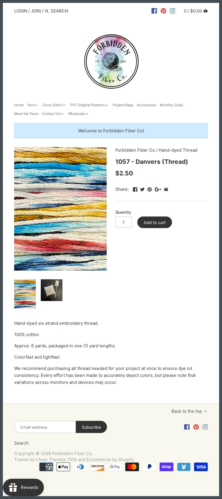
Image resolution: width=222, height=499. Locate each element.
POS (72, 459)
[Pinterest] (163, 10)
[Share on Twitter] (142, 188)
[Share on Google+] (158, 188)
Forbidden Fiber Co (135, 150)
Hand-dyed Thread (178, 150)
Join (36, 11)
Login (20, 11)
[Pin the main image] (149, 188)
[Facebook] (154, 10)
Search (21, 443)
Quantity (123, 212)
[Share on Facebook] (135, 188)
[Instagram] (172, 10)
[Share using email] (166, 188)
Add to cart (155, 222)
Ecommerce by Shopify (110, 459)
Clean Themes (51, 459)
